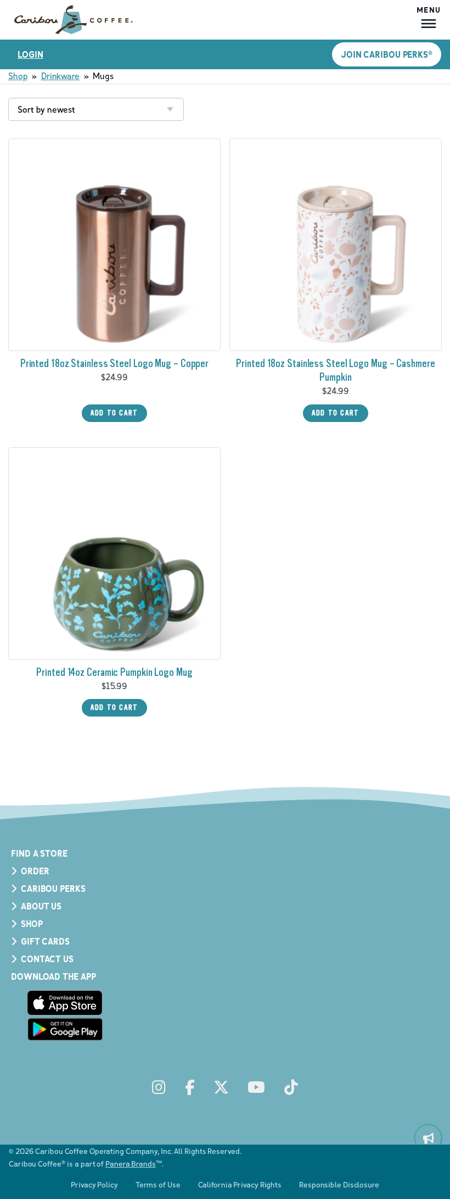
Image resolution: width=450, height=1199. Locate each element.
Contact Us (47, 958)
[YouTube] (256, 1087)
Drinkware (60, 75)
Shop (18, 75)
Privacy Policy (94, 1184)
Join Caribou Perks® (386, 54)
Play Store (64, 1029)
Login (30, 54)
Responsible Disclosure (339, 1184)
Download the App (53, 976)
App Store (64, 1002)
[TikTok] (291, 1087)
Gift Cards (45, 941)
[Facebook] (190, 1087)
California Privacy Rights (240, 1184)
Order (35, 870)
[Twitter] (221, 1087)
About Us (41, 906)
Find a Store (39, 853)
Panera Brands (130, 1163)
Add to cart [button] (114, 413)
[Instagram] (159, 1087)
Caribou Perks (53, 888)
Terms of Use (158, 1184)
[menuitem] (428, 1138)
